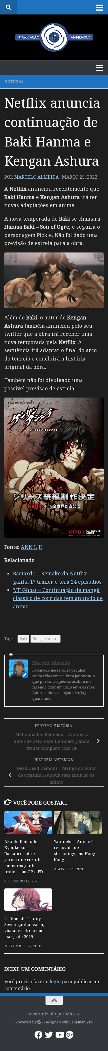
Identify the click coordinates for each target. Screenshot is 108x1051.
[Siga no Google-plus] (70, 1035)
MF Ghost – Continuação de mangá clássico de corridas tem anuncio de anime (58, 598)
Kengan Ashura (45, 638)
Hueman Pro (81, 1022)
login (55, 981)
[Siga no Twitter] (49, 1035)
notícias (14, 81)
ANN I (28, 546)
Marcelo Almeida (36, 177)
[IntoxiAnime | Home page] (54, 37)
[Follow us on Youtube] (59, 1035)
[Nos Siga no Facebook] (39, 1035)
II (40, 546)
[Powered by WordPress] (39, 1022)
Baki (23, 638)
